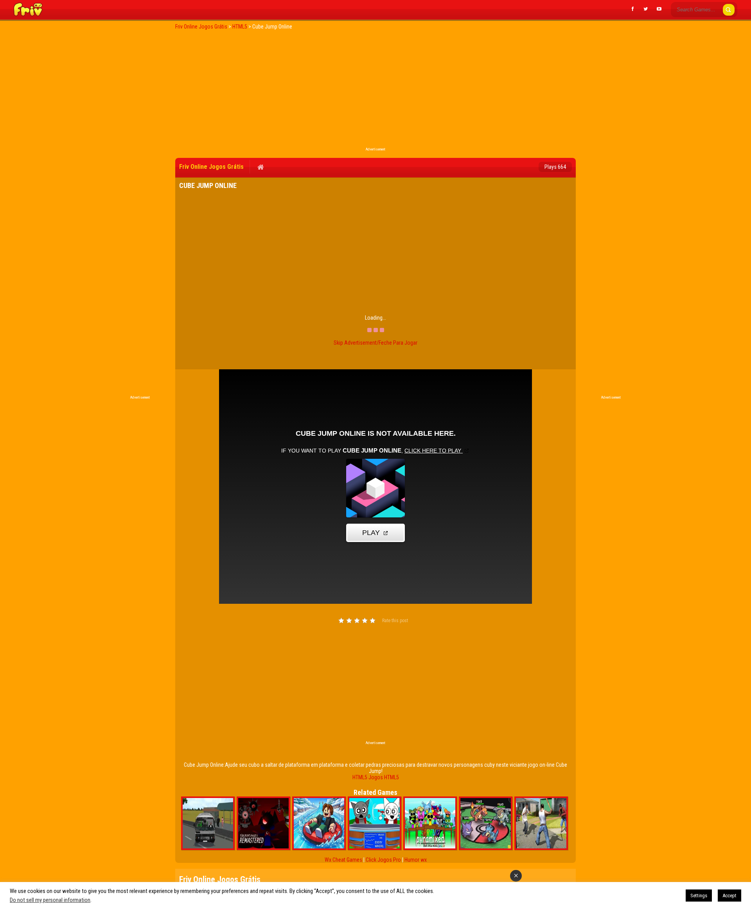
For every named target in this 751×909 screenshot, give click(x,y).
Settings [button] (698, 895)
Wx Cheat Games (343, 860)
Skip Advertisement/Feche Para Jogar (375, 343)
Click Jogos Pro (383, 860)
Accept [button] (729, 895)
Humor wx (415, 860)
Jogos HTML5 (383, 777)
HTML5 (359, 777)
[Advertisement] (375, 90)
